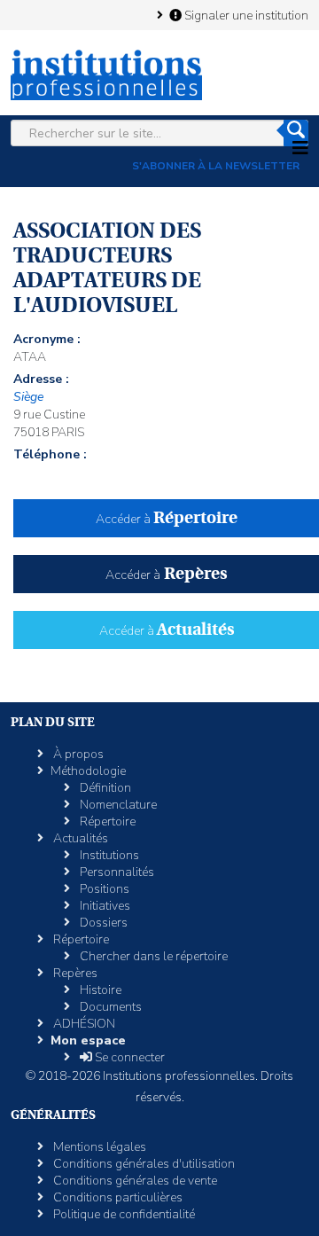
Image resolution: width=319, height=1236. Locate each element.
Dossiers (102, 922)
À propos (77, 754)
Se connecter (128, 1057)
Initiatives (103, 905)
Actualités (79, 838)
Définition (104, 787)
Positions (103, 888)
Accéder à (166, 519)
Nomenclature (117, 804)
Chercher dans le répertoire (152, 956)
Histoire (99, 990)
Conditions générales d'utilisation (143, 1163)
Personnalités (115, 872)
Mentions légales (98, 1146)
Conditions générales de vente (134, 1180)
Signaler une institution (245, 15)
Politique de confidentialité (123, 1214)
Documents (109, 1006)
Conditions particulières (117, 1197)
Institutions (108, 855)
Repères (74, 973)
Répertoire (106, 821)
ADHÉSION (83, 1023)
